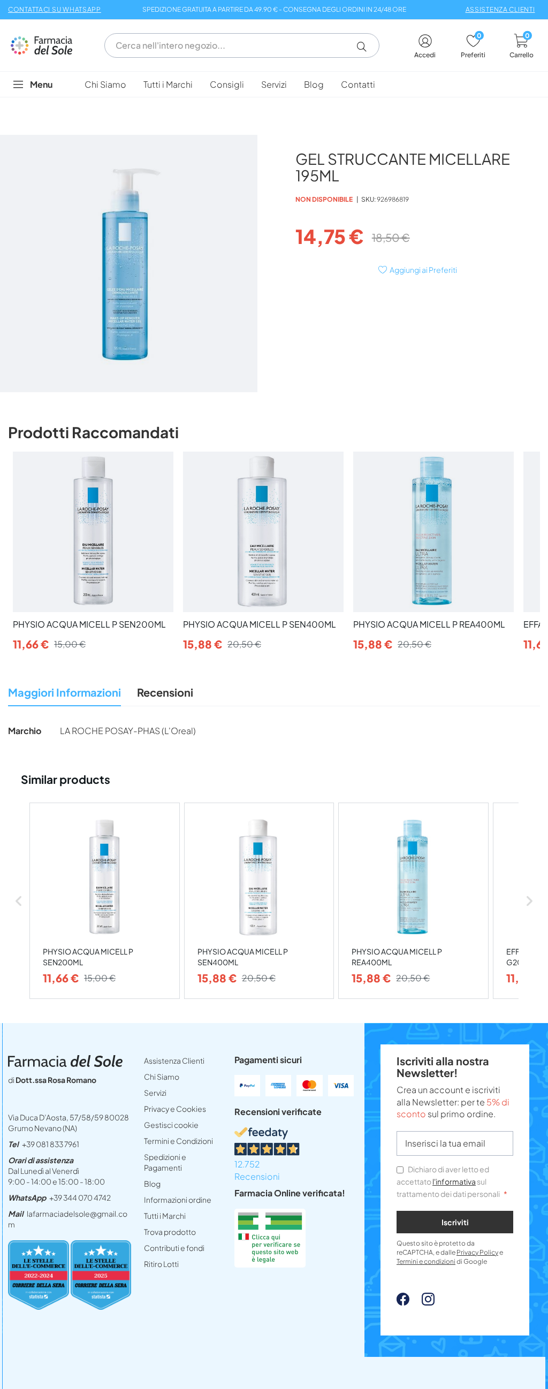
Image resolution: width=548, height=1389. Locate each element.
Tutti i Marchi (165, 1215)
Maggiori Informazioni (64, 692)
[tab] (64, 695)
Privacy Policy (477, 1252)
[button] (366, 46)
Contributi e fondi (174, 1248)
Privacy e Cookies (175, 1108)
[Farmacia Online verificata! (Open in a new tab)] (270, 1264)
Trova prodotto (170, 1232)
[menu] (274, 84)
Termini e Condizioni (178, 1141)
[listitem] (104, 901)
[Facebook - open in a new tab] (403, 1302)
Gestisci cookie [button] (171, 1124)
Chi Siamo (161, 1076)
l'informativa (454, 1181)
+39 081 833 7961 (50, 1144)
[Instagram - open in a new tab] (423, 1302)
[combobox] (241, 45)
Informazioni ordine (177, 1199)
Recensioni (165, 692)
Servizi (155, 1092)
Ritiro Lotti (161, 1264)
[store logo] (47, 45)
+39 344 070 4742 (80, 1197)
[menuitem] (105, 84)
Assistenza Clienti (174, 1060)
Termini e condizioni (426, 1261)
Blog (152, 1183)
